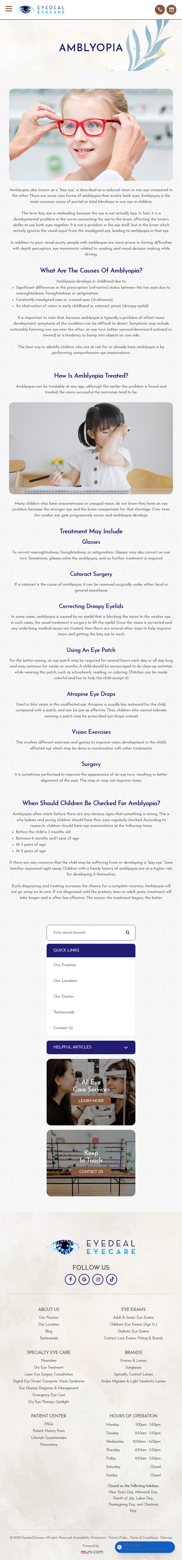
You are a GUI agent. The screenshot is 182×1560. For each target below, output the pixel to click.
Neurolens (48, 1361)
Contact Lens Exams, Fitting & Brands (133, 1338)
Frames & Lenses (133, 1361)
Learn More (91, 1101)
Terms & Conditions (144, 1538)
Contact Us (63, 1028)
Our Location (65, 981)
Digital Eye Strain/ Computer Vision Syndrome (48, 1381)
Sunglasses (133, 1368)
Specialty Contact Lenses (133, 1374)
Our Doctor (63, 997)
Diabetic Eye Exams (133, 1331)
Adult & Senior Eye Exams (133, 1318)
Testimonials (63, 1012)
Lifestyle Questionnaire (48, 1438)
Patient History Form (49, 1431)
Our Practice (64, 965)
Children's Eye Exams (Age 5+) (133, 1324)
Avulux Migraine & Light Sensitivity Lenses (133, 1381)
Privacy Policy (118, 1538)
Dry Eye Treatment (48, 1368)
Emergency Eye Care (48, 1395)
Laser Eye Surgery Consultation (48, 1374)
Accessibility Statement (89, 1538)
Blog (48, 1331)
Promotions (48, 1445)
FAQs (48, 1424)
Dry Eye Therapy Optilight (48, 1402)
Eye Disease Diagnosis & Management (49, 1388)
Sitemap (166, 1538)
